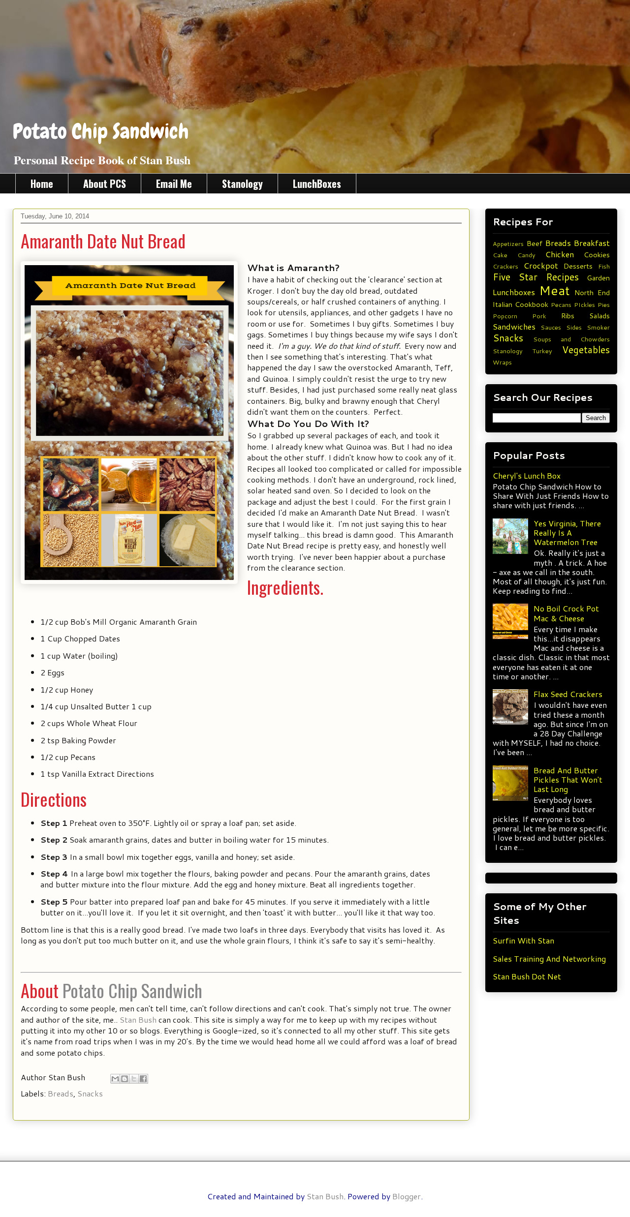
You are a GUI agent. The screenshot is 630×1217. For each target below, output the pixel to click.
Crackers (505, 266)
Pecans (561, 304)
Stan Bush (138, 1019)
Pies (604, 304)
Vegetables (586, 349)
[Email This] (115, 1079)
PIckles (584, 304)
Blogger (406, 1196)
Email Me (174, 183)
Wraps (502, 362)
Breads (60, 1093)
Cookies (597, 254)
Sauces (550, 327)
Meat (554, 290)
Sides (574, 327)
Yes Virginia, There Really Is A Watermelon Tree (567, 532)
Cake (500, 254)
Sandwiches (514, 326)
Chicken (559, 254)
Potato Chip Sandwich (101, 131)
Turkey (542, 350)
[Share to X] (134, 1079)
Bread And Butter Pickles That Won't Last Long (568, 779)
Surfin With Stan (523, 940)
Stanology (242, 183)
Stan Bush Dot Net (527, 976)
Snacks (90, 1093)
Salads (599, 315)
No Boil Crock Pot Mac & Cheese (566, 613)
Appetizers (508, 243)
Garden (598, 278)
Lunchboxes (514, 292)
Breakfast (592, 242)
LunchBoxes (317, 183)
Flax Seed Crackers (568, 694)
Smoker (598, 327)
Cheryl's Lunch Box (527, 475)
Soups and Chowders (571, 339)
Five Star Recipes (536, 276)
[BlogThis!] (124, 1079)
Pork (539, 315)
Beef (534, 243)
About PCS (104, 183)
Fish (604, 266)
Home (42, 183)
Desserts (578, 266)
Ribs (567, 315)
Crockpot (541, 265)
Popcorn (505, 315)
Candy (526, 254)
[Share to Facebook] (143, 1079)
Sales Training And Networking (549, 958)
